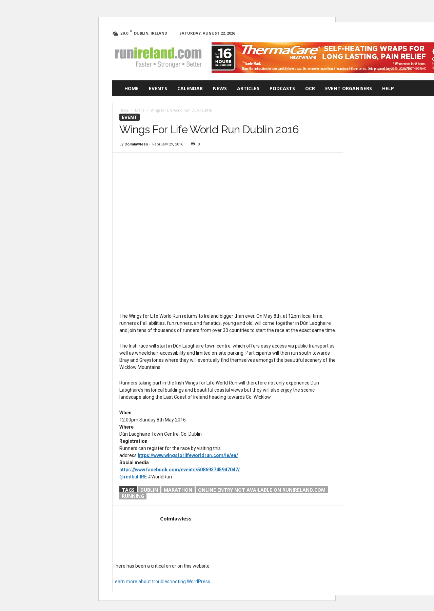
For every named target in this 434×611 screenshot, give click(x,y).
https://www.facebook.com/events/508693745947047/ (179, 469)
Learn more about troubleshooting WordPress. (162, 581)
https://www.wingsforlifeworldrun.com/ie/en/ (188, 455)
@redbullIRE (133, 476)
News (220, 88)
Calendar (190, 88)
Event (129, 117)
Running (133, 496)
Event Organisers (348, 88)
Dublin (149, 490)
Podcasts (282, 88)
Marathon (178, 490)
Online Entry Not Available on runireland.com (262, 490)
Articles (248, 88)
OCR (310, 88)
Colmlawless (136, 144)
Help (388, 88)
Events (158, 88)
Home (131, 88)
